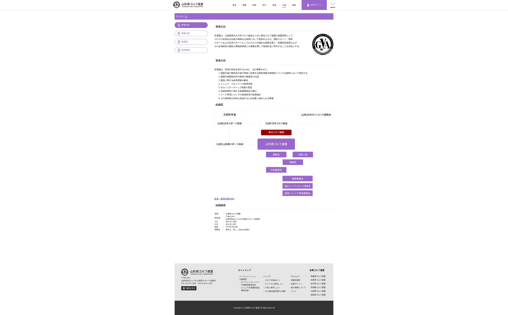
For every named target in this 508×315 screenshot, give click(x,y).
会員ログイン (316, 5)
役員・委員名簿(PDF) (224, 199)
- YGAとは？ (295, 276)
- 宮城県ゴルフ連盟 (318, 287)
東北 (234, 5)
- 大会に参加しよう (271, 288)
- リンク (293, 291)
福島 (294, 5)
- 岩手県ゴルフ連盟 (318, 284)
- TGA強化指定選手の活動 (273, 291)
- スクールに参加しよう (273, 284)
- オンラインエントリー (249, 282)
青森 (244, 5)
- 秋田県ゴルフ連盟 (318, 280)
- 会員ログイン (296, 284)
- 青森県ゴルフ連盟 (318, 276)
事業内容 (185, 33)
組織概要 (185, 50)
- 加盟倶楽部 (295, 280)
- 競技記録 (243, 290)
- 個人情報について (298, 288)
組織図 (184, 42)
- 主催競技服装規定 (247, 285)
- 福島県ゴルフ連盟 (318, 295)
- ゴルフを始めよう (271, 280)
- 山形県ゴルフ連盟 (318, 291)
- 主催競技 (242, 279)
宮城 (274, 5)
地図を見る (190, 288)
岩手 (264, 5)
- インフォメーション (247, 277)
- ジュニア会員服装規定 (249, 288)
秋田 (254, 5)
